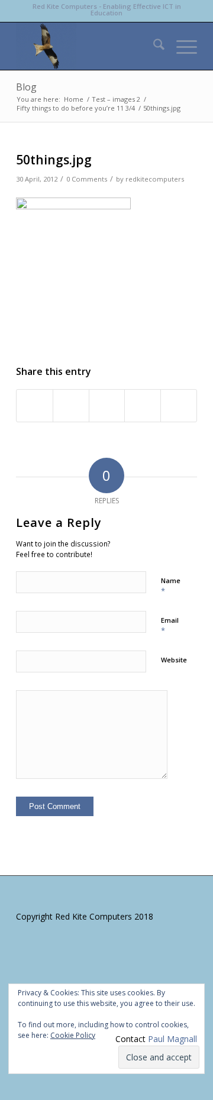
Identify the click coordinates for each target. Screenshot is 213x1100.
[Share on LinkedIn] (142, 406)
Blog (26, 86)
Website (174, 659)
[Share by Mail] (178, 406)
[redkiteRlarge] (88, 46)
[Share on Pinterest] (107, 406)
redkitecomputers (154, 178)
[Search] (152, 46)
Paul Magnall (172, 1038)
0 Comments (86, 178)
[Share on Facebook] (35, 406)
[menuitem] (152, 46)
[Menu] (180, 46)
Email (170, 626)
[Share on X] (71, 406)
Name (170, 586)
